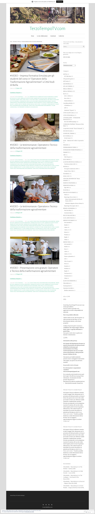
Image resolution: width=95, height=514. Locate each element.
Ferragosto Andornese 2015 (71, 168)
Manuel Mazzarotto (31, 167)
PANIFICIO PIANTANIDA (69, 183)
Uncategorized (67, 285)
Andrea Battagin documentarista (46, 96)
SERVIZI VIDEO (67, 242)
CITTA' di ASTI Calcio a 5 (69, 112)
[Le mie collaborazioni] (46, 504)
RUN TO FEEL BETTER (68, 215)
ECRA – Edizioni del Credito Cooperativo (73, 140)
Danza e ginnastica (69, 256)
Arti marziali (67, 222)
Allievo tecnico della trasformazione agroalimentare (42, 159)
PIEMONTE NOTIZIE (68, 185)
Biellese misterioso (69, 290)
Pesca (65, 263)
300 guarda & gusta (68, 78)
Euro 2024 (66, 98)
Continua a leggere (16, 92)
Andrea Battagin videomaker (30, 162)
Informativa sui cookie (29, 511)
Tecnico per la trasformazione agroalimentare (40, 105)
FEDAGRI (65, 145)
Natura (66, 194)
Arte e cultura (67, 96)
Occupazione (44, 104)
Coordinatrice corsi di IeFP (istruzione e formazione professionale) (35, 101)
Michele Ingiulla (30, 104)
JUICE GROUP (66, 159)
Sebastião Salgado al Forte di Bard (73, 203)
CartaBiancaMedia (68, 103)
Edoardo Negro (47, 165)
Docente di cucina (39, 165)
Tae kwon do (67, 273)
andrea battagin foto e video (38, 161)
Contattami (53, 36)
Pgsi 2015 (66, 187)
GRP (64, 155)
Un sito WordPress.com (47, 507)
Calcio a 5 (66, 229)
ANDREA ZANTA (19, 99)
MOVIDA (65, 166)
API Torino (66, 81)
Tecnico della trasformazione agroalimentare (21, 168)
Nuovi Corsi (37, 104)
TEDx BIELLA (66, 283)
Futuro (44, 102)
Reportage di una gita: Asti (70, 205)
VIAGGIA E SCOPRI (68, 288)
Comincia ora (59, 1)
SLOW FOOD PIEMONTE (69, 280)
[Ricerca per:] (74, 46)
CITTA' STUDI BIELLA (19, 96)
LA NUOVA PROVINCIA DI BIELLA (71, 162)
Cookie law (61, 36)
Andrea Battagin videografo (40, 98)
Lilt (65, 258)
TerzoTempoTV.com (47, 28)
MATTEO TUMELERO (22, 104)
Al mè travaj (67, 138)
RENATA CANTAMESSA (69, 208)
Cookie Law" (66, 421)
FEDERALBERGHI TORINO (69, 147)
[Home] (43, 504)
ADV (65, 107)
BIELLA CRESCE (67, 88)
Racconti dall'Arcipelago (70, 121)
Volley (65, 239)
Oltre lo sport (67, 261)
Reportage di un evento (70, 197)
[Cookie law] (52, 504)
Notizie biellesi (68, 100)
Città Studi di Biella (33, 99)
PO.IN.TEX (65, 190)
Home (32, 36)
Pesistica (66, 234)
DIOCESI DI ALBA (67, 131)
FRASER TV (66, 152)
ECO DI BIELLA (67, 136)
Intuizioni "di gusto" (69, 110)
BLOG (64, 93)
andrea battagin (34, 96)
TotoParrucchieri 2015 (69, 164)
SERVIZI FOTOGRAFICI (69, 220)
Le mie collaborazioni (42, 36)
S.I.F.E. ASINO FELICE (68, 218)
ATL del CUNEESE (67, 86)
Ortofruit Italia (68, 213)
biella (27, 99)
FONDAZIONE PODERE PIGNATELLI (72, 150)
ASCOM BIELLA (67, 83)
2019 (28, 96)
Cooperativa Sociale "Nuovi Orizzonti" (72, 128)
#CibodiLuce (67, 105)
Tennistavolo (67, 276)
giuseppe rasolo (50, 102)
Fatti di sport (67, 157)
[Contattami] (49, 504)
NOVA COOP (66, 176)
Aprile (24, 99)
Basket (66, 225)
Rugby (65, 237)
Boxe (65, 249)
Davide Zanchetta (38, 102)
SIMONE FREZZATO (51, 104)
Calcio (65, 227)
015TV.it (65, 74)
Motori (66, 232)
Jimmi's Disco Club (68, 171)
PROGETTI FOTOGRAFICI (69, 192)
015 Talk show (67, 76)
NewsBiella (66, 173)
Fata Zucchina (67, 210)
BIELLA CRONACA (67, 91)
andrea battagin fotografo (27, 98)
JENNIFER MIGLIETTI (18, 167)
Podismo (66, 268)
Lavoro (16, 104)
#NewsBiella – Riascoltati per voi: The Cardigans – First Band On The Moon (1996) (72, 477)
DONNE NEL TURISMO (68, 133)
